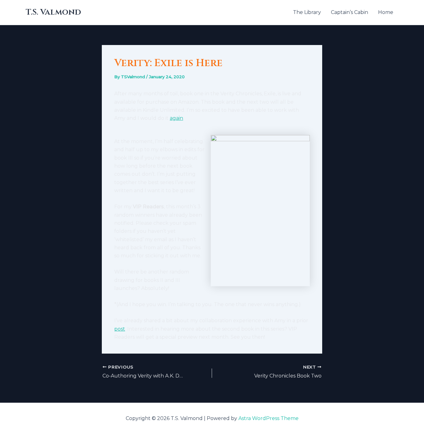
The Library (307, 12)
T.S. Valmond (53, 12)
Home (385, 12)
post (119, 329)
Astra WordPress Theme (268, 418)
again (176, 118)
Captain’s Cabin (349, 12)
